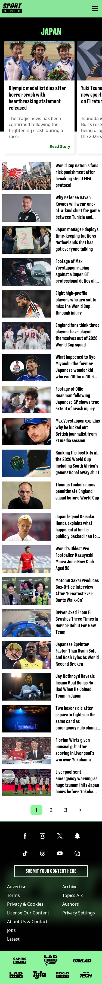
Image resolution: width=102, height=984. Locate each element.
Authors (70, 904)
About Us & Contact (27, 922)
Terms (13, 895)
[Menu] (95, 9)
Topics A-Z (72, 895)
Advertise (16, 887)
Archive (70, 887)
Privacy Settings (78, 913)
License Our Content (28, 913)
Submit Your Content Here (51, 871)
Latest (13, 939)
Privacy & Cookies (25, 904)
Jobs (11, 930)
